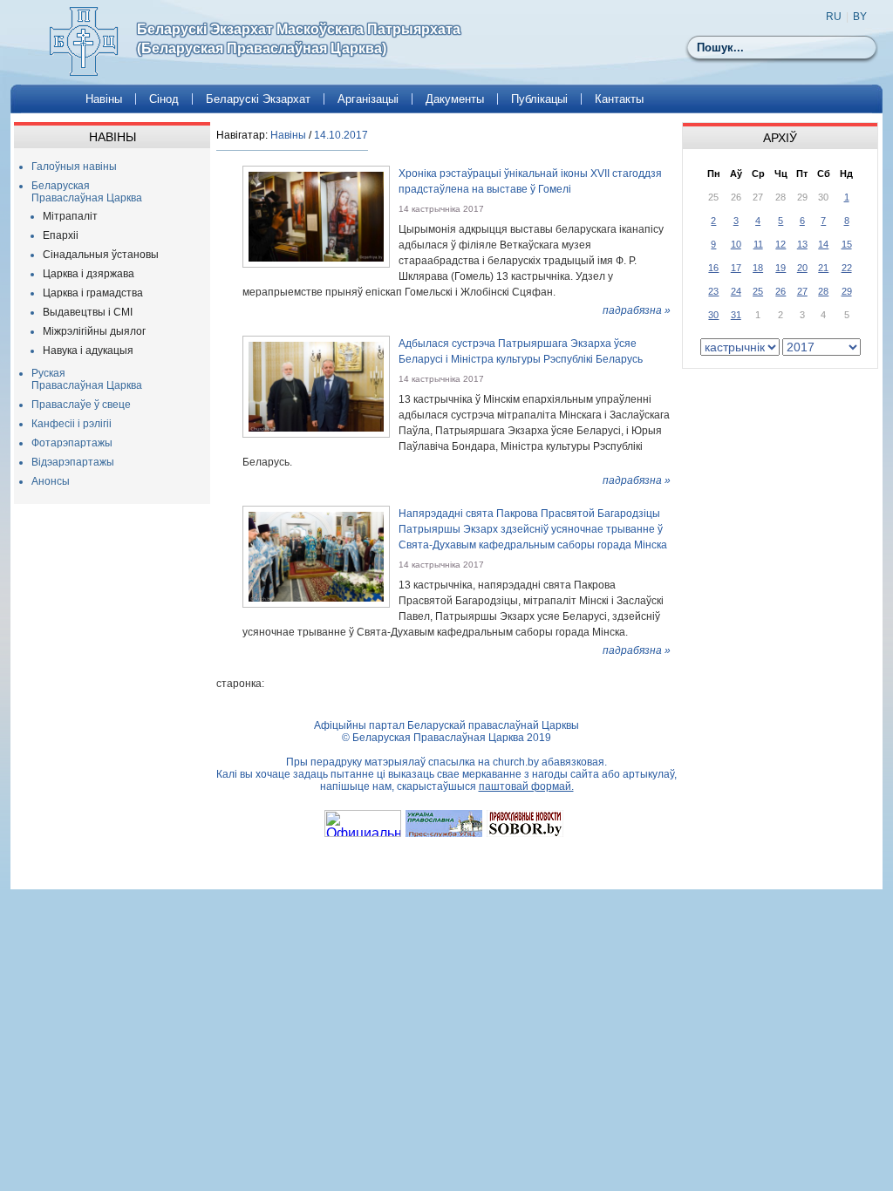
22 (847, 267)
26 (780, 291)
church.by (516, 762)
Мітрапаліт (70, 216)
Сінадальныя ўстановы (101, 254)
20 (802, 267)
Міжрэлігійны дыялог (94, 331)
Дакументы (455, 99)
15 (847, 244)
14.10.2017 (341, 135)
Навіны (103, 99)
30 (713, 315)
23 (713, 291)
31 (736, 315)
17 (736, 267)
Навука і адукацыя (88, 350)
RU (834, 16)
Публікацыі (539, 99)
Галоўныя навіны (74, 166)
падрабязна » (637, 310)
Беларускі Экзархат (258, 99)
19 (780, 267)
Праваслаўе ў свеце (81, 404)
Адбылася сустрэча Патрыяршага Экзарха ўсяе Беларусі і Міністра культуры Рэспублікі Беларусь (521, 351)
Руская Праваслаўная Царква (86, 379)
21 (823, 267)
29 (847, 291)
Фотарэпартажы (71, 443)
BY (860, 16)
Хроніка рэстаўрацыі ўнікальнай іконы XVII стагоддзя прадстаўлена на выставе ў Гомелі (530, 181)
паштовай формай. (526, 786)
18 (758, 267)
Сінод (164, 99)
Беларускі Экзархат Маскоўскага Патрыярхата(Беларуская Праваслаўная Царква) (298, 39)
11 (758, 244)
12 (780, 244)
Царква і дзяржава (88, 274)
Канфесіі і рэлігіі (71, 424)
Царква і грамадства (93, 293)
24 (736, 291)
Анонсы (50, 481)
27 (802, 291)
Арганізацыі (368, 99)
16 (713, 267)
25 (758, 291)
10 (736, 244)
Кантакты (619, 99)
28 (823, 291)
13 (802, 244)
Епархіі (60, 235)
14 (823, 244)
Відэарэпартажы (72, 462)
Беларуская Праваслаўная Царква (86, 192)
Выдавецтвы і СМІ (88, 312)
